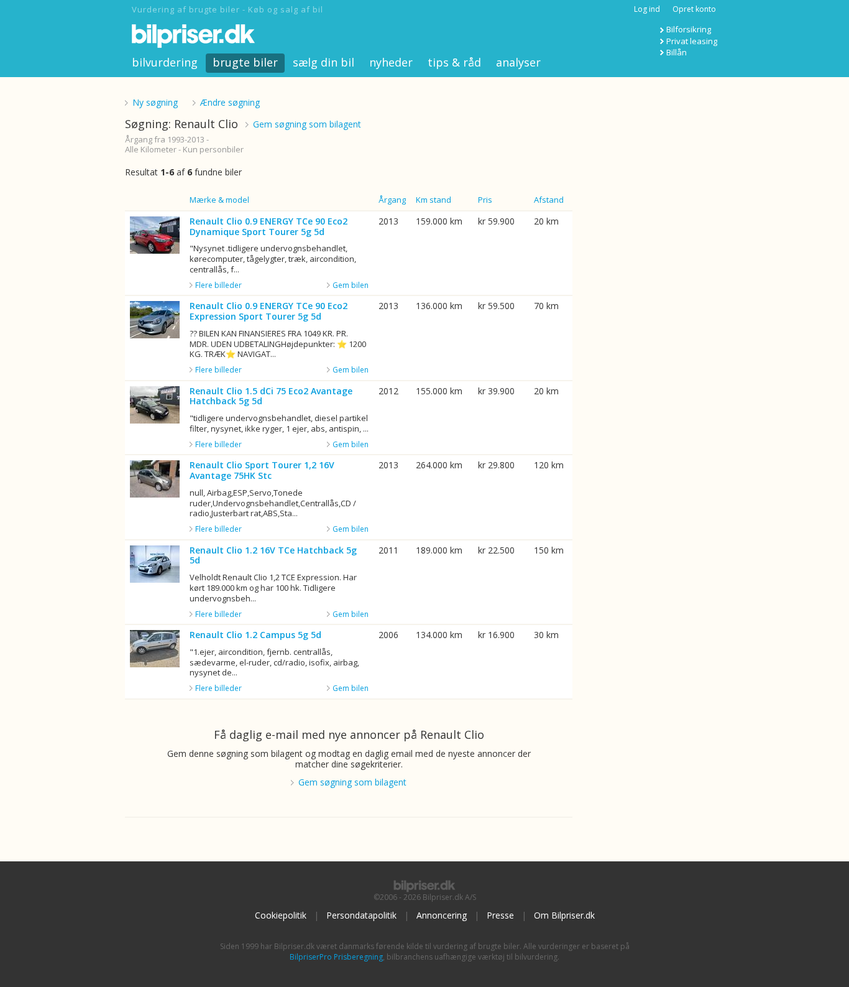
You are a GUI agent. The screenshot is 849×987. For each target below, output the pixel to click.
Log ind (647, 9)
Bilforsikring (688, 29)
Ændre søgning (230, 102)
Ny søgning (155, 102)
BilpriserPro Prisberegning (336, 957)
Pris (485, 199)
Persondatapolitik (361, 915)
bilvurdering (165, 62)
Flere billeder (218, 285)
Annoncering (441, 915)
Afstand (549, 199)
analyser (518, 62)
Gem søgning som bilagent (307, 124)
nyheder (391, 62)
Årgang (392, 199)
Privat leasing (691, 41)
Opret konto (694, 9)
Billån (676, 52)
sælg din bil (323, 62)
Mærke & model (219, 199)
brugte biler (245, 62)
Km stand (433, 199)
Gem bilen (351, 285)
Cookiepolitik (280, 915)
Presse (500, 915)
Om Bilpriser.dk (564, 915)
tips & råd (454, 62)
